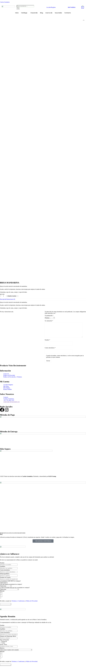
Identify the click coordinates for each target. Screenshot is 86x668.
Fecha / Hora (3, 644)
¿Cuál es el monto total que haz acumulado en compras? (15, 587)
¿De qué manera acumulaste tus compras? (11, 584)
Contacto (67, 13)
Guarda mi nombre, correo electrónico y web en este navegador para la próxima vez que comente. (65, 356)
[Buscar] (18, 8)
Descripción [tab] (3, 299)
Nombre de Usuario (5, 577)
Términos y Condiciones (18, 601)
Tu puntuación (49, 315)
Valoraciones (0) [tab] (10, 299)
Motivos (2, 648)
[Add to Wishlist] (18, 296)
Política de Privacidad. (32, 601)
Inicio (17, 13)
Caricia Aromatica (5, 2)
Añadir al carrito (11, 296)
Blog (41, 13)
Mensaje (2, 591)
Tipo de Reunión (4, 640)
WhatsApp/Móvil (4, 573)
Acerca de (48, 13)
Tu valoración (49, 321)
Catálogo (24, 13)
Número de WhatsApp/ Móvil (8, 636)
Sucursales (58, 13)
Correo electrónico (50, 348)
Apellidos (2, 566)
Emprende (34, 13)
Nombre (47, 340)
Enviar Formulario (5, 604)
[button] (24, 12)
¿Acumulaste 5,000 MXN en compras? (10, 581)
